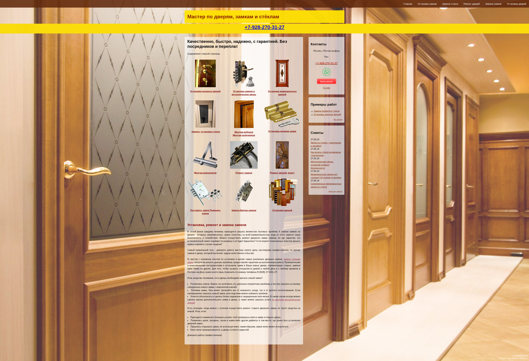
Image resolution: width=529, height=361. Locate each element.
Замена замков (493, 4)
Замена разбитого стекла (327, 111)
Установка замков (427, 4)
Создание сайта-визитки (508, 358)
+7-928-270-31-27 (264, 27)
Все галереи (338, 119)
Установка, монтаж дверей (327, 114)
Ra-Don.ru (524, 358)
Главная (408, 4)
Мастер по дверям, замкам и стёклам (233, 16)
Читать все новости (335, 191)
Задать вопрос (326, 81)
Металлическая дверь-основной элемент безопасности (322, 165)
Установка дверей (516, 4)
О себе (326, 88)
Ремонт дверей (472, 4)
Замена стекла (450, 4)
